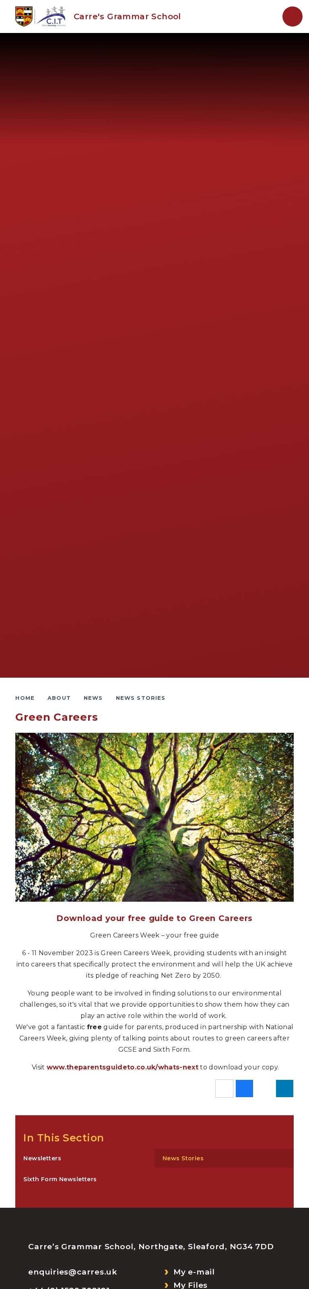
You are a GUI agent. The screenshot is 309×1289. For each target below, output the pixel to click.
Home (25, 698)
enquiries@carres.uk (72, 1272)
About (59, 698)
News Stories (141, 698)
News (93, 698)
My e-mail (194, 1272)
